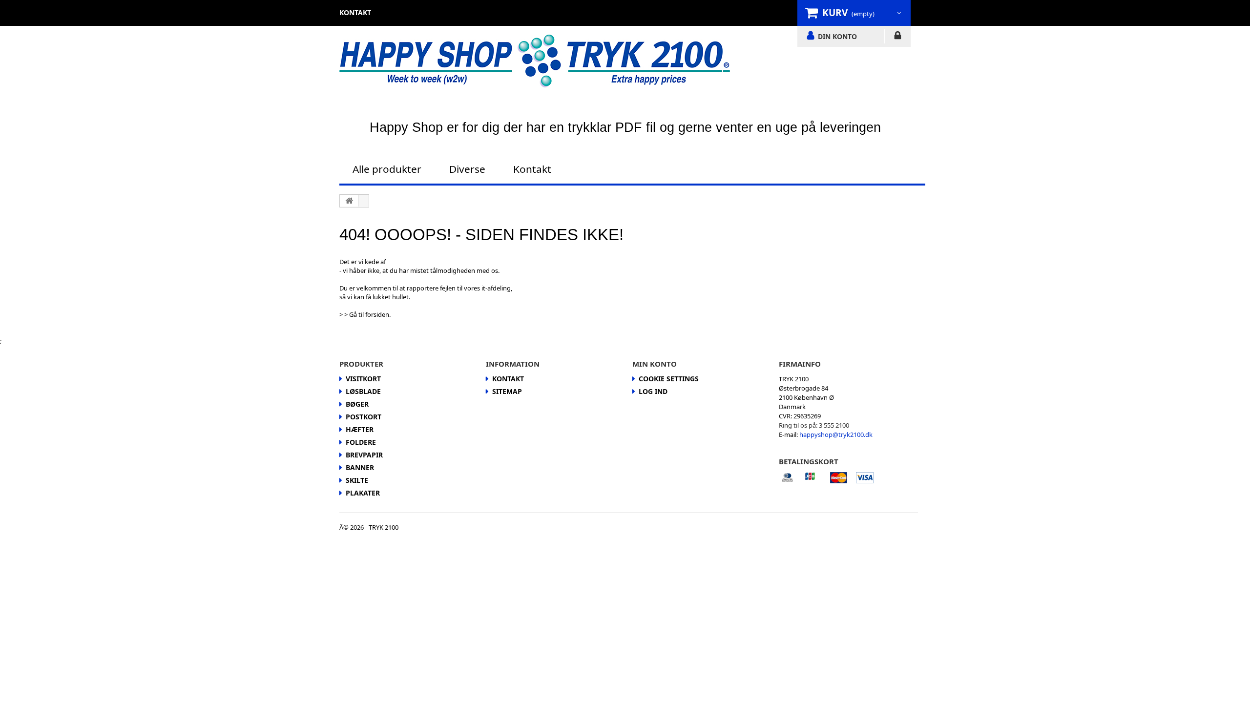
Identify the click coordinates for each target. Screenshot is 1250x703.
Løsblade (363, 391)
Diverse (467, 169)
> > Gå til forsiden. (365, 314)
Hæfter (360, 429)
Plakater (363, 492)
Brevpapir (364, 454)
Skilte (357, 480)
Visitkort (363, 378)
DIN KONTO (837, 36)
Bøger (357, 404)
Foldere (361, 442)
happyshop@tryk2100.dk (836, 434)
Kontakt (532, 169)
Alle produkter (387, 169)
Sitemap (507, 391)
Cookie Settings (669, 378)
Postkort (363, 416)
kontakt (355, 12)
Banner (360, 467)
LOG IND (898, 37)
